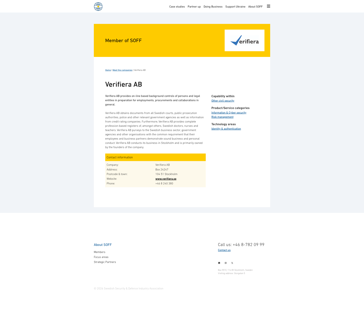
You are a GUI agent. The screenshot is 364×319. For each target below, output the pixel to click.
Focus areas (101, 257)
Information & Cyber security (228, 112)
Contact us (224, 250)
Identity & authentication (226, 128)
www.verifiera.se (165, 178)
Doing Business (213, 6)
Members (99, 252)
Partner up (194, 6)
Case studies (177, 6)
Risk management (222, 116)
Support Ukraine (235, 6)
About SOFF (255, 6)
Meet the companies (122, 70)
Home (108, 70)
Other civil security (222, 100)
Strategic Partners (105, 262)
